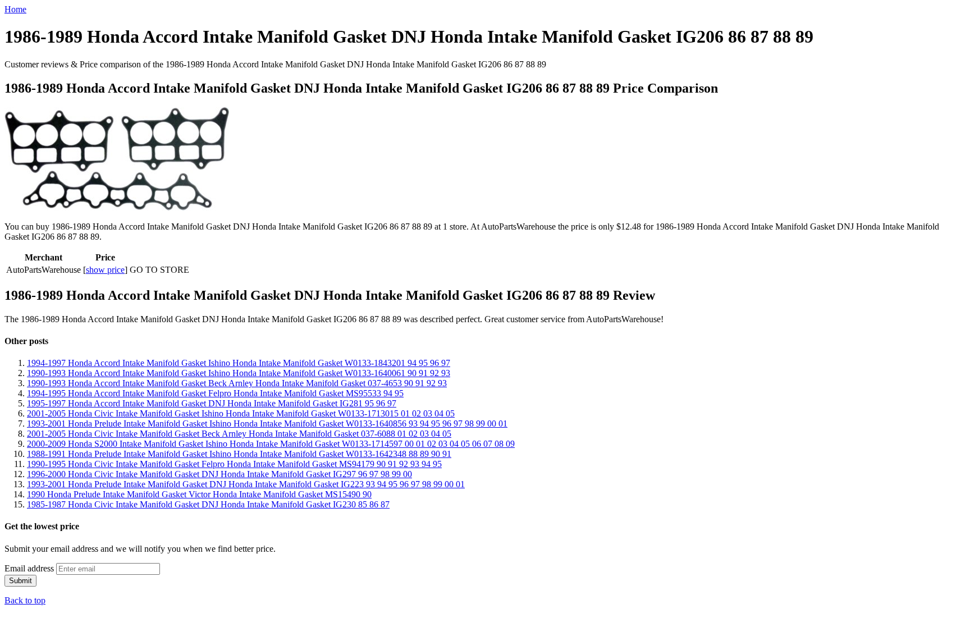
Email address (29, 568)
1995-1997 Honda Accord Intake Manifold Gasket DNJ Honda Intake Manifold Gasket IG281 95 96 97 (211, 403)
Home (15, 9)
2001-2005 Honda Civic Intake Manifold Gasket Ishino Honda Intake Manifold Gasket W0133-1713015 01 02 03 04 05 (241, 413)
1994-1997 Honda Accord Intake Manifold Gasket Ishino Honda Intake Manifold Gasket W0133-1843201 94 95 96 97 (238, 363)
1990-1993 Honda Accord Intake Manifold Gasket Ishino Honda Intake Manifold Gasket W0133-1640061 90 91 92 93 (238, 373)
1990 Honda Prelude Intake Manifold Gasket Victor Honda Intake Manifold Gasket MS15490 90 (199, 494)
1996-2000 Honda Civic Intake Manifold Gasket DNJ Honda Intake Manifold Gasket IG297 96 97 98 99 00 (219, 474)
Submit (20, 580)
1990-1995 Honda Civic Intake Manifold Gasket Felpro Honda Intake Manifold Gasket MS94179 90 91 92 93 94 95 (234, 464)
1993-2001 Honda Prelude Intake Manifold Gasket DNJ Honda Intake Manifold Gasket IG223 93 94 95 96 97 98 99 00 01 (246, 484)
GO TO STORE (159, 269)
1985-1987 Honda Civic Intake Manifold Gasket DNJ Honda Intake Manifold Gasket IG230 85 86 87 (208, 504)
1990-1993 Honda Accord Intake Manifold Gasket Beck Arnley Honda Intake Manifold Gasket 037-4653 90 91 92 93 (237, 383)
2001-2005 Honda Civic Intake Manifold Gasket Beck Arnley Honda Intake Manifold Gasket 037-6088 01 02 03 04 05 (239, 433)
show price (105, 269)
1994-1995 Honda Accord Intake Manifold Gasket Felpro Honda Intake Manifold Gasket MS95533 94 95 (215, 393)
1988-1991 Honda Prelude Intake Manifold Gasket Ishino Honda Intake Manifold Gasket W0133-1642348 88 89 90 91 (239, 454)
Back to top (24, 600)
